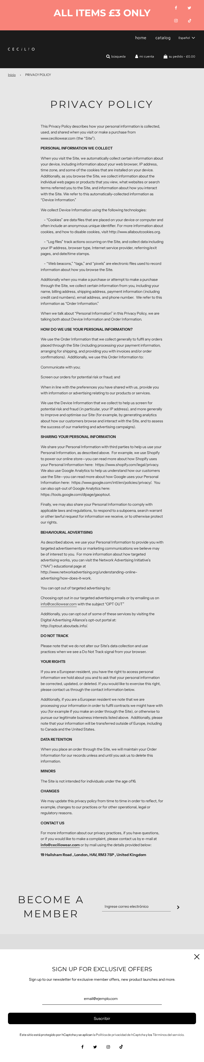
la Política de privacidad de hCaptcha (119, 1035)
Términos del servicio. (168, 1035)
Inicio (12, 75)
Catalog (163, 37)
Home (141, 37)
